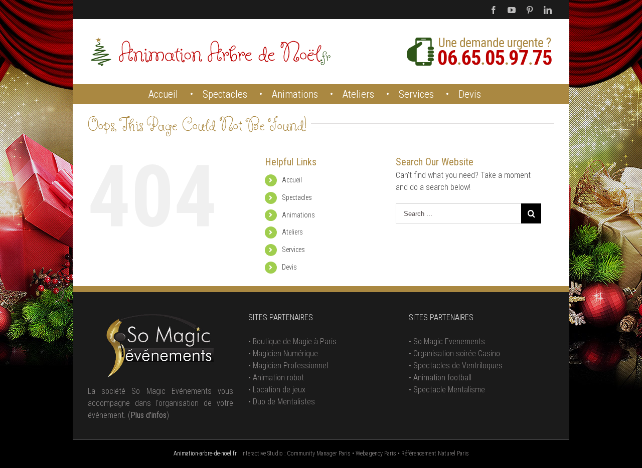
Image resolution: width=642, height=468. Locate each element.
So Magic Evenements (449, 341)
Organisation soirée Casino (456, 353)
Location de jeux (279, 389)
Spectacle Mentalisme (449, 389)
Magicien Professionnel (290, 365)
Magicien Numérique (285, 353)
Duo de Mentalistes (284, 401)
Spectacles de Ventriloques (458, 365)
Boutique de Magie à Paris (295, 341)
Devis (289, 267)
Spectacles (297, 197)
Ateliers (292, 232)
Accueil (292, 180)
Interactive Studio (262, 453)
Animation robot (278, 377)
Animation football (442, 377)
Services (293, 250)
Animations (298, 215)
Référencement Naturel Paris (435, 453)
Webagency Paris (376, 453)
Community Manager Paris (319, 453)
